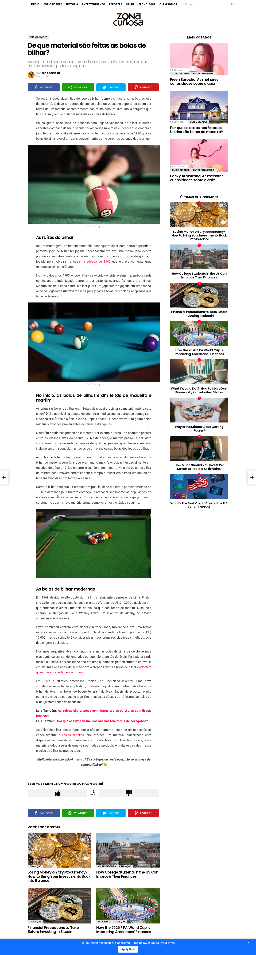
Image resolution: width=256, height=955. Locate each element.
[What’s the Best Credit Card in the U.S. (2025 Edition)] (199, 486)
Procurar (232, 5)
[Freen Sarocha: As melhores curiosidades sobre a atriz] (199, 59)
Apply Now (128, 949)
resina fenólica (73, 735)
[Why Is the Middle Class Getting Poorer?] (199, 410)
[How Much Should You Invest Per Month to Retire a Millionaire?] (199, 448)
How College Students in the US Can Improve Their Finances (127, 874)
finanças (35, 866)
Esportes (115, 4)
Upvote (57, 793)
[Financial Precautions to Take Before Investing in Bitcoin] (59, 905)
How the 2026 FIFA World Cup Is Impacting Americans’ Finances (123, 929)
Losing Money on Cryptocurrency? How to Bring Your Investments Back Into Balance (59, 876)
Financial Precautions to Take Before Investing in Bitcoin (53, 929)
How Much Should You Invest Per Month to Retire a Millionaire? (199, 467)
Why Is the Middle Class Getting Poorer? (199, 429)
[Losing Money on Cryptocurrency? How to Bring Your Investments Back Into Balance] (59, 850)
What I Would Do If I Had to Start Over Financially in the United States (199, 390)
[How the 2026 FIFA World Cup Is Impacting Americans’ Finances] (128, 905)
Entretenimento (93, 4)
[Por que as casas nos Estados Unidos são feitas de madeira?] (199, 107)
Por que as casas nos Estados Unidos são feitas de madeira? (196, 129)
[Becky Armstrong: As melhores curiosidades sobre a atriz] (199, 155)
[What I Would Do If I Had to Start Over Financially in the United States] (199, 371)
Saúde (130, 4)
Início (35, 4)
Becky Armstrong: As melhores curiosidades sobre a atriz (196, 178)
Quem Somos (168, 4)
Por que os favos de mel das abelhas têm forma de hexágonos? (102, 721)
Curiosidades (52, 4)
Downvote (129, 793)
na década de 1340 (96, 261)
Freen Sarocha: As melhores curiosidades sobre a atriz (194, 81)
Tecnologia (146, 4)
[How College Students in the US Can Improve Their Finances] (128, 850)
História (72, 4)
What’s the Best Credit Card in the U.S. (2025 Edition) (199, 505)
